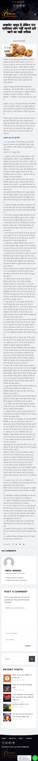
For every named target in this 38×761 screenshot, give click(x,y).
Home (4, 738)
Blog (21, 738)
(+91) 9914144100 (18, 2)
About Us (12, 738)
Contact (29, 738)
